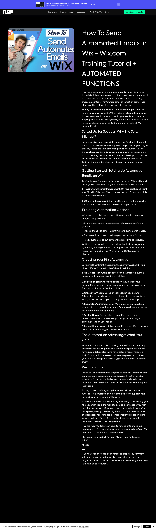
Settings (137, 527)
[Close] (153, 526)
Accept (147, 527)
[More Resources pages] (86, 11)
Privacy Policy (84, 527)
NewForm (138, 429)
